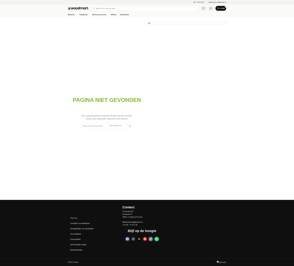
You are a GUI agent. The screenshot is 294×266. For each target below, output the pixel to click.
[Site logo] (78, 8)
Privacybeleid (75, 239)
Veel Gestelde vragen (78, 245)
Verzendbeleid (75, 234)
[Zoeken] (130, 126)
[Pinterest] (145, 239)
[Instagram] (133, 239)
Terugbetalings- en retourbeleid (81, 229)
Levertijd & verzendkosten (80, 223)
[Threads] (139, 239)
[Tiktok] (150, 239)
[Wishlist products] (203, 8)
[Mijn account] (210, 8)
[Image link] (76, 207)
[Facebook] (127, 239)
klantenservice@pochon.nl (132, 222)
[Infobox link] (198, 2)
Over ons (73, 218)
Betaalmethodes (76, 250)
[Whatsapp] (156, 239)
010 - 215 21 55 (131, 225)
